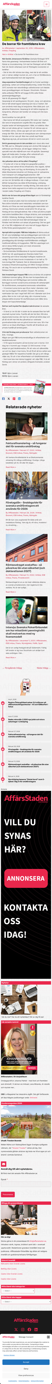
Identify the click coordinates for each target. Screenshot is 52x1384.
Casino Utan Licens (8, 1279)
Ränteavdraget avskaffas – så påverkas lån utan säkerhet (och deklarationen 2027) (25, 568)
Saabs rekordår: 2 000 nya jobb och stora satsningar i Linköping (26, 720)
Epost (4, 1179)
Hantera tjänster (9, 1355)
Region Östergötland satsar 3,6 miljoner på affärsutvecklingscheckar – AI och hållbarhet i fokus (28, 704)
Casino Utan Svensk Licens (11, 1274)
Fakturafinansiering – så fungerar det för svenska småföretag (26, 445)
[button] (48, 1337)
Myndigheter (27, 643)
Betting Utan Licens (8, 1269)
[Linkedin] (19, 398)
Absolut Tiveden (19, 1148)
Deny (26, 1369)
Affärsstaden (39, 48)
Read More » (11, 467)
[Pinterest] (14, 398)
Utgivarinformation (37, 1381)
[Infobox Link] (26, 1002)
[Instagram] (23, 1329)
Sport (40, 643)
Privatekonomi (23, 578)
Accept (26, 1362)
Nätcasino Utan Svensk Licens (13, 1264)
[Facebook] (3, 398)
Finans (25, 453)
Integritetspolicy (24, 1381)
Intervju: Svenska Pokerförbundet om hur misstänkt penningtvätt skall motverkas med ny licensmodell (27, 632)
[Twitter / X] (8, 398)
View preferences (26, 1375)
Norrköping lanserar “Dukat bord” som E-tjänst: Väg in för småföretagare (26, 780)
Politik (35, 643)
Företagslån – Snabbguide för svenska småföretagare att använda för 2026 (24, 505)
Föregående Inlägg (12, 668)
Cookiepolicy (12, 1381)
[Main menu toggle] (46, 4)
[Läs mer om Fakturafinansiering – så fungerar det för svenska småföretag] (27, 426)
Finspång (12, 51)
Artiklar (5, 51)
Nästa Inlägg (44, 668)
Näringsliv (33, 453)
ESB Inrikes (17, 453)
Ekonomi (9, 453)
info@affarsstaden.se (37, 1241)
